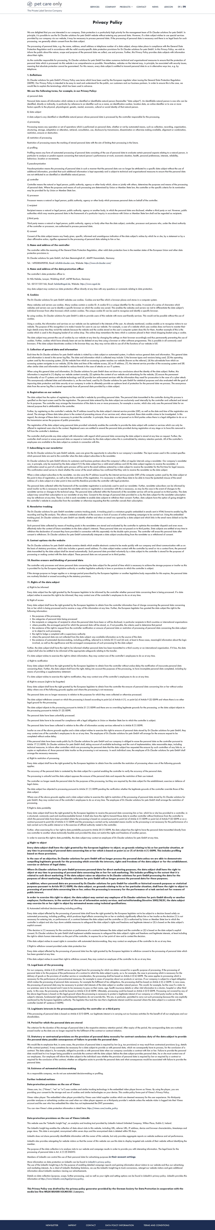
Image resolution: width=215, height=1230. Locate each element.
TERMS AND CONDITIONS (156, 1225)
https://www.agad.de (90, 284)
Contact (141, 6)
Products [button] (125, 6)
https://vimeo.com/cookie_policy (102, 1108)
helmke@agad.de (62, 284)
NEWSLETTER (52, 1225)
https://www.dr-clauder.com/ (97, 263)
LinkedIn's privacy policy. (99, 1162)
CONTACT (91, 1225)
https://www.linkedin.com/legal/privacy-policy (62, 1178)
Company (110, 6)
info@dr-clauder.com (64, 263)
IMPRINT (72, 1225)
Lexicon (168, 6)
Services (94, 6)
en (184, 6)
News (155, 6)
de (179, 6)
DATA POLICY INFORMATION (119, 1225)
